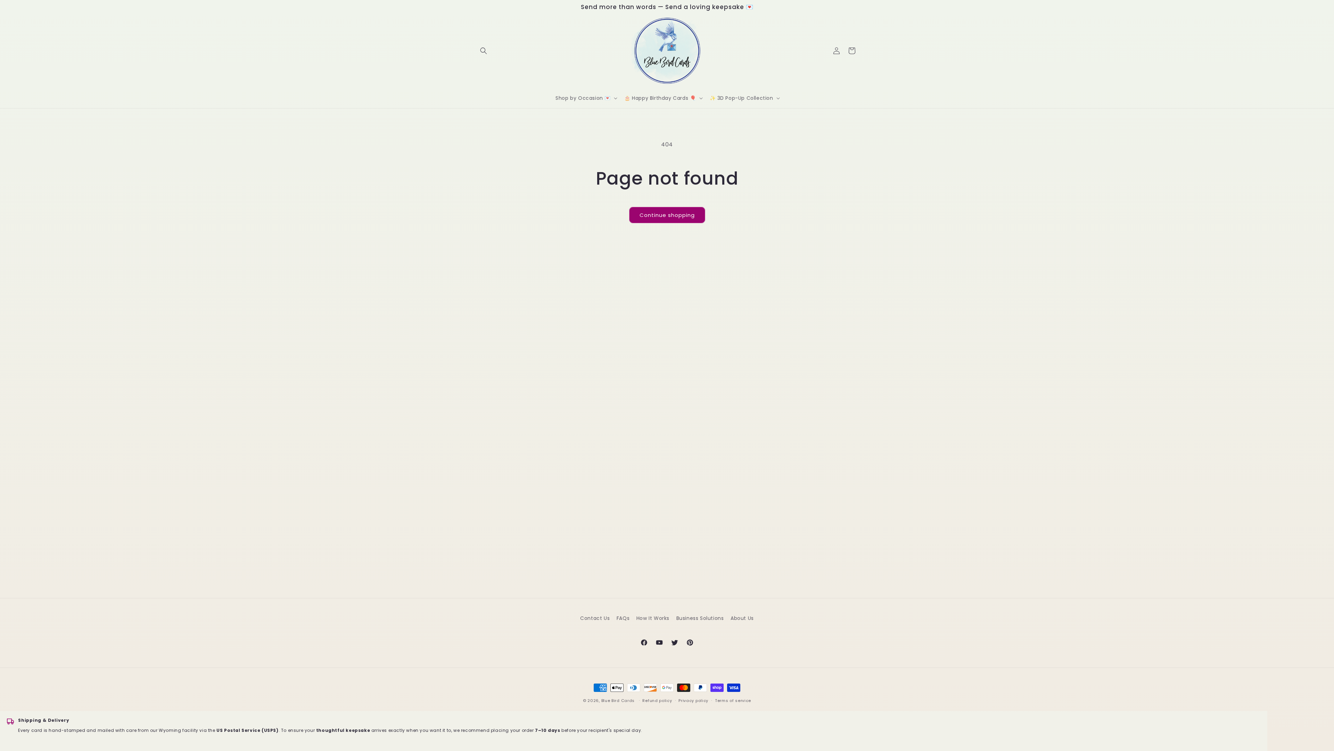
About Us (742, 618)
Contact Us (595, 618)
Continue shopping (667, 215)
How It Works (652, 618)
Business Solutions (700, 618)
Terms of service (733, 700)
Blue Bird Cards (618, 700)
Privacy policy (693, 700)
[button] (483, 50)
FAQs (623, 618)
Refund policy (657, 700)
